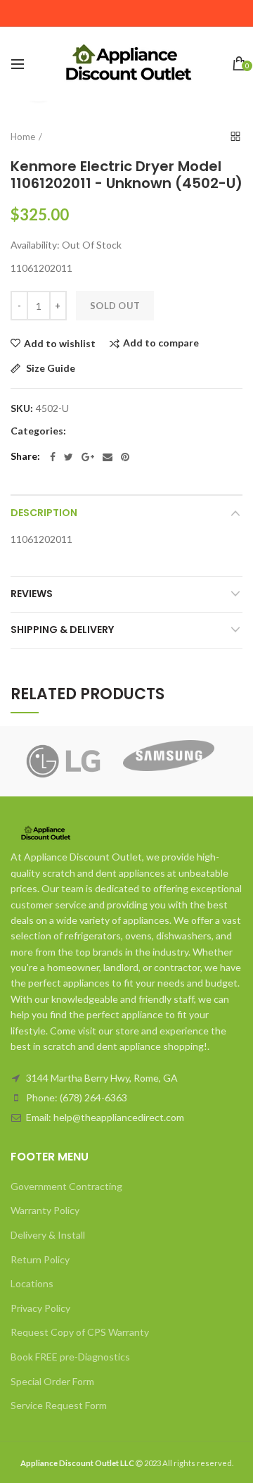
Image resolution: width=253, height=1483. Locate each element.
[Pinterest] (125, 457)
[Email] (107, 457)
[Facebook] (53, 457)
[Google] (87, 457)
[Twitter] (68, 457)
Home (23, 136)
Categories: (38, 431)
